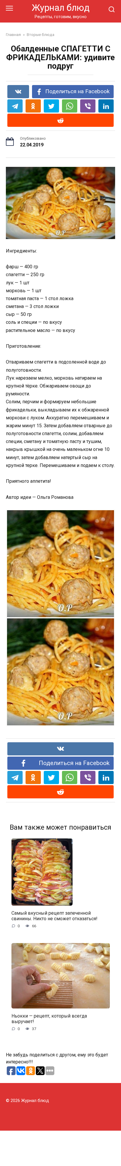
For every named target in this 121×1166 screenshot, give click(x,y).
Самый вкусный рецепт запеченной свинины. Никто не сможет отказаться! (54, 915)
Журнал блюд (61, 7)
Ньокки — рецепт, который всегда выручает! (49, 1018)
